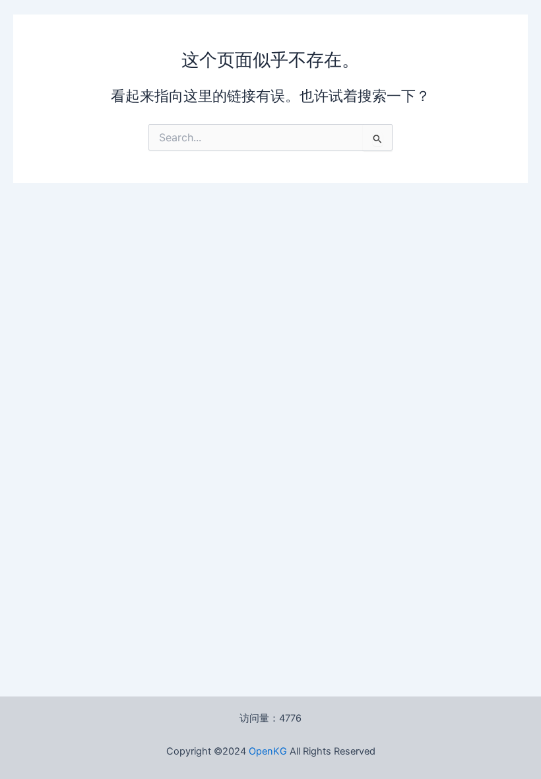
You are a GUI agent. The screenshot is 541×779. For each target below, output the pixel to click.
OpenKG (268, 751)
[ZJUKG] (288, 751)
